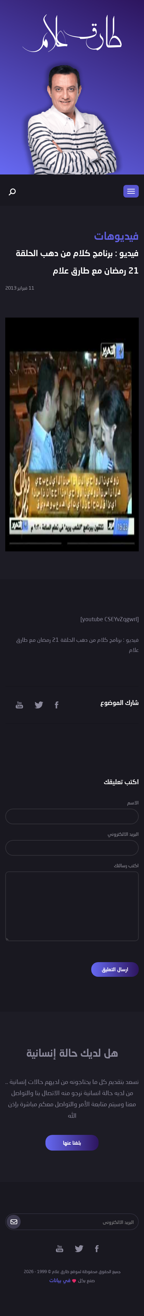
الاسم (133, 802)
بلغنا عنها (72, 1143)
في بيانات (60, 1280)
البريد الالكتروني (123, 834)
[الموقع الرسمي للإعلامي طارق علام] (72, 32)
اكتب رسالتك (126, 865)
